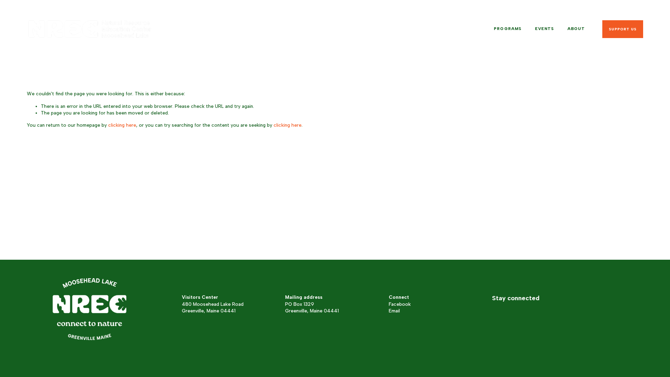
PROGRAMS (507, 28)
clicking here (122, 125)
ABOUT (576, 28)
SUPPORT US (622, 29)
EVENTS (544, 28)
